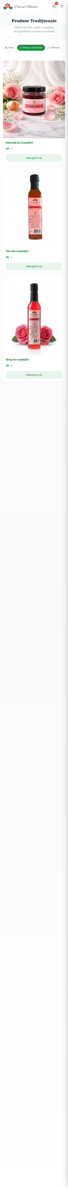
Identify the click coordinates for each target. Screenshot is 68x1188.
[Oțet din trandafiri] (34, 208)
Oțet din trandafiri (17, 251)
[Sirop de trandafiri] (34, 316)
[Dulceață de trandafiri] (34, 99)
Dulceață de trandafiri (19, 142)
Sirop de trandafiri (17, 359)
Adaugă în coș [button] (34, 157)
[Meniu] (61, 6)
